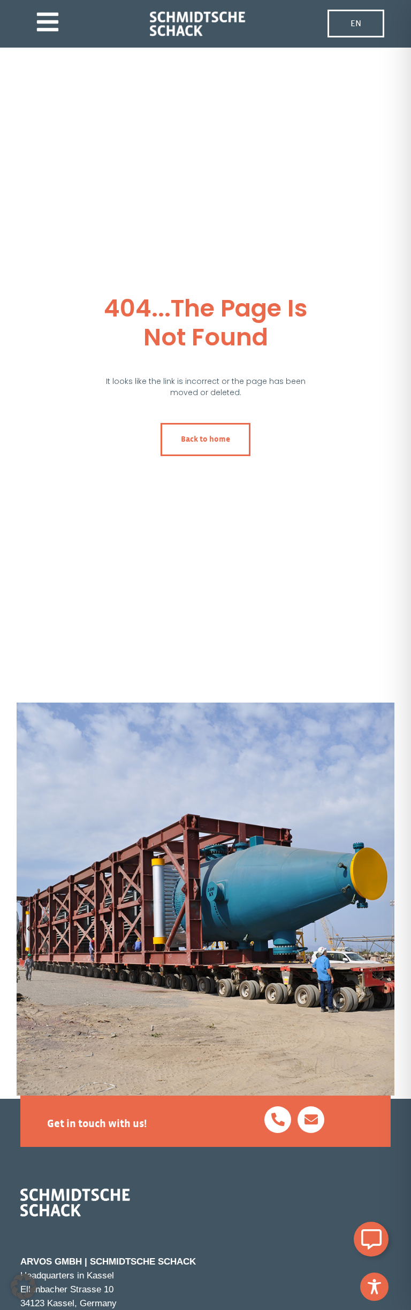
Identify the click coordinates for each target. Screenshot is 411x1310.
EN (356, 23)
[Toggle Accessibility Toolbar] (374, 1287)
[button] (23, 1286)
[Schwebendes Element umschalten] (371, 1239)
